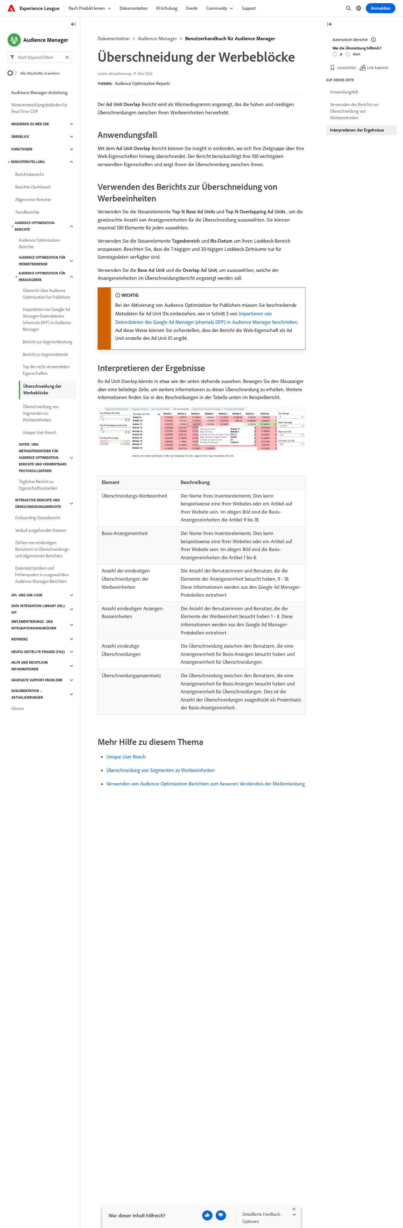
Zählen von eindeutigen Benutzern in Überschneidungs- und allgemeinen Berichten (42, 549)
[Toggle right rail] (329, 24)
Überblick (20, 136)
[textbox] (40, 57)
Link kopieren (377, 67)
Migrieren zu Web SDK (30, 124)
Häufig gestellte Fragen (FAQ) (38, 652)
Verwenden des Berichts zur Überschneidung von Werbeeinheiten (354, 111)
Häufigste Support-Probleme (36, 680)
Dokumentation (114, 38)
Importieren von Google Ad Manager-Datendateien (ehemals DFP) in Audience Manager (47, 319)
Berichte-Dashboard (32, 187)
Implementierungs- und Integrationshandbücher (33, 624)
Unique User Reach (126, 756)
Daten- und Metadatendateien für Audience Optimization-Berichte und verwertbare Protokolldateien (42, 457)
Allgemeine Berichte (33, 199)
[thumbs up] (207, 1215)
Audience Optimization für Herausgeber (42, 276)
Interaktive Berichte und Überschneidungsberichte (38, 503)
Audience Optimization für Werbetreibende (42, 260)
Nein (356, 54)
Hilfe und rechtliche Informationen (29, 665)
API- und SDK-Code (27, 595)
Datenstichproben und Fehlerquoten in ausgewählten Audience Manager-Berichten (42, 574)
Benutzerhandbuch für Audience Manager (230, 38)
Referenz (19, 639)
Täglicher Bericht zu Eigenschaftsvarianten (38, 485)
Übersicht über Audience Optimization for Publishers (46, 294)
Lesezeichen (346, 67)
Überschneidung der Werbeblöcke (42, 389)
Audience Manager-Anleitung (39, 92)
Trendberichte (27, 212)
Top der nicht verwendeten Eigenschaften (46, 370)
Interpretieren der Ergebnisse (357, 130)
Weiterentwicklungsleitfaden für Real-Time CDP (39, 108)
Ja (341, 54)
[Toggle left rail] (73, 24)
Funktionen (21, 149)
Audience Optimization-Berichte (35, 226)
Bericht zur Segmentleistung (47, 342)
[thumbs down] (221, 1215)
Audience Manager (157, 38)
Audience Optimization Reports (142, 83)
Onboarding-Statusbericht (37, 518)
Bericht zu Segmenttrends (45, 354)
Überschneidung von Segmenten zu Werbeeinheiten (160, 770)
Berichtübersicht (29, 174)
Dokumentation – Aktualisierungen (27, 694)
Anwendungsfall (344, 92)
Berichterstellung (28, 162)
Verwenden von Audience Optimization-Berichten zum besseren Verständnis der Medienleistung (205, 783)
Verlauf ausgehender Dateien (40, 530)
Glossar (17, 708)
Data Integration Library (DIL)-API (38, 609)
